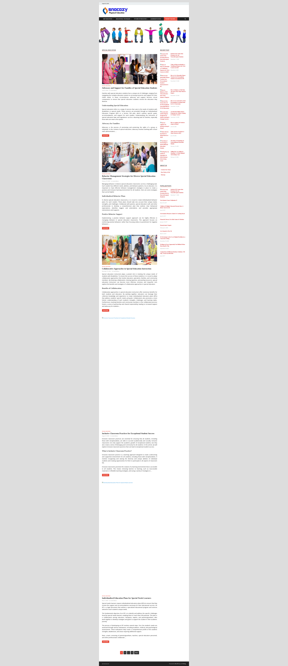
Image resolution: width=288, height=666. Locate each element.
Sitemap (163, 174)
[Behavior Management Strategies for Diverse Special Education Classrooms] (129, 157)
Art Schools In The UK (166, 231)
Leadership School (155, 19)
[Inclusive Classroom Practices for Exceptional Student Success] (129, 373)
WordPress (177, 663)
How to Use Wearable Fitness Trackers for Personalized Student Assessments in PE (178, 77)
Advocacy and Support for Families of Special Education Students (129, 88)
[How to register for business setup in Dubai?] (165, 122)
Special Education (106, 85)
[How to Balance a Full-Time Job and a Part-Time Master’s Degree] (165, 90)
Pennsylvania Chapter (165, 225)
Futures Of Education (140, 19)
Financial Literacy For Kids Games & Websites (172, 219)
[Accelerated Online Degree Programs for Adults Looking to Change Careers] (165, 112)
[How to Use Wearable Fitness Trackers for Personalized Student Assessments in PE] (165, 75)
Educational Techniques (123, 19)
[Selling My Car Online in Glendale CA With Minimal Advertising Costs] (165, 151)
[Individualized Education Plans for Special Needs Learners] (129, 538)
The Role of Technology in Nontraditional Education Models (177, 142)
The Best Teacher (170, 19)
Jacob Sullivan (114, 90)
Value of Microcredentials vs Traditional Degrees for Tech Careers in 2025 (178, 66)
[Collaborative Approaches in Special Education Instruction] (129, 250)
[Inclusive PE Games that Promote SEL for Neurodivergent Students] (165, 54)
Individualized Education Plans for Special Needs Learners (126, 598)
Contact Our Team (166, 169)
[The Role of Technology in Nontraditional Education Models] (165, 141)
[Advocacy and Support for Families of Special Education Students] (129, 69)
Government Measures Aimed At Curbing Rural (172, 213)
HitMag (184, 663)
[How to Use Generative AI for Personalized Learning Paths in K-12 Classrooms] (165, 101)
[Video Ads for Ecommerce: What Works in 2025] (165, 131)
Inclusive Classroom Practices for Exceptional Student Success (128, 433)
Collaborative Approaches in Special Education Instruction (126, 269)
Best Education (107, 19)
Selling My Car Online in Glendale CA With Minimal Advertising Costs (178, 153)
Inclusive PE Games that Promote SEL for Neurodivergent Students (177, 55)
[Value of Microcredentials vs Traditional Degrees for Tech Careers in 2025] (165, 64)
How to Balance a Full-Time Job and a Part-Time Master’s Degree (178, 91)
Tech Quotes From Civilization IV (168, 200)
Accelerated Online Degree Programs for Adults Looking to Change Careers (178, 113)
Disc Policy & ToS (165, 172)
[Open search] (185, 19)
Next (136, 652)
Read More (105, 135)
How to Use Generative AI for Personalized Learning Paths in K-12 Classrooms (178, 102)
